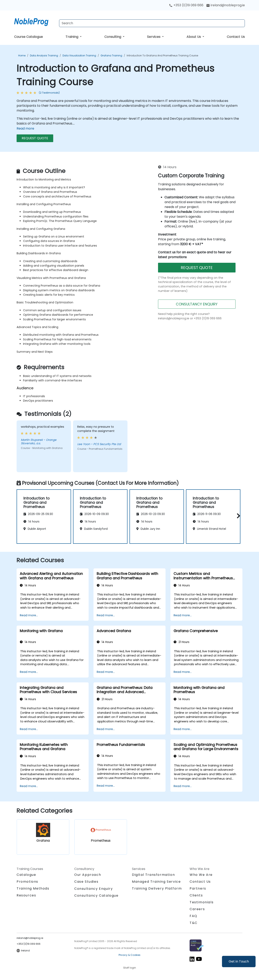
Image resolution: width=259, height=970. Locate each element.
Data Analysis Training (44, 55)
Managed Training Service (156, 881)
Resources (26, 895)
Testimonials (201, 902)
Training (72, 36)
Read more (25, 128)
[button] (237, 515)
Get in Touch (239, 961)
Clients (196, 895)
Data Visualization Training (79, 55)
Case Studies (86, 881)
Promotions (27, 881)
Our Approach (87, 874)
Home (21, 55)
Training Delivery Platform (157, 888)
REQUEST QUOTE (35, 138)
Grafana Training (111, 55)
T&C (193, 922)
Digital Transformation (153, 874)
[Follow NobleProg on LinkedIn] (192, 959)
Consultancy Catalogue (96, 895)
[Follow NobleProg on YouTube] (199, 959)
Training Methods (33, 888)
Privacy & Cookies (129, 955)
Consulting (113, 36)
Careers (197, 909)
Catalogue (26, 874)
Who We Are (201, 874)
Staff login (129, 967)
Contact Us (236, 36)
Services (154, 36)
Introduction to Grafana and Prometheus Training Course (162, 55)
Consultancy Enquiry (93, 889)
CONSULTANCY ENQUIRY (197, 304)
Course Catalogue (28, 36)
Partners (198, 888)
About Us (194, 36)
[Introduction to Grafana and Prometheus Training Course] (35, 21)
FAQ (193, 916)
